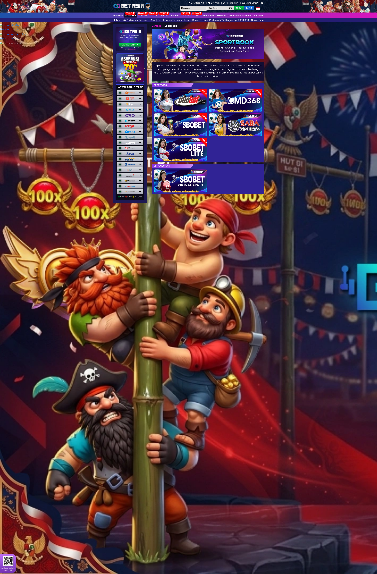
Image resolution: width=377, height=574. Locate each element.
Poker (186, 15)
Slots (153, 15)
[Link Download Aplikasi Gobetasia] (13, 34)
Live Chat (215, 3)
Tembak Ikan (234, 15)
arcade (175, 15)
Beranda (118, 15)
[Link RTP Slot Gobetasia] (10, 29)
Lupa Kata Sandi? (250, 3)
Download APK (197, 3)
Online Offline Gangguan (131, 197)
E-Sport (142, 15)
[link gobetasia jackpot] (10, 38)
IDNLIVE (164, 15)
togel (197, 15)
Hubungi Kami (232, 3)
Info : (117, 20)
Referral (247, 15)
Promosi (258, 15)
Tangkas (221, 15)
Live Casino (209, 15)
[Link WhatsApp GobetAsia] (11, 25)
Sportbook (130, 15)
